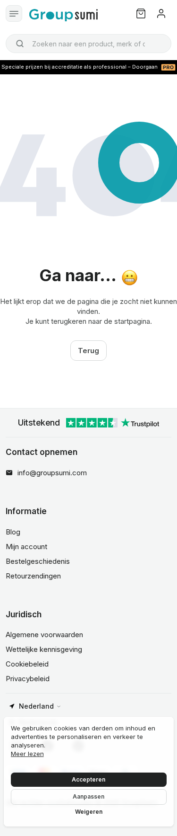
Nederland (36, 706)
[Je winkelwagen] (141, 13)
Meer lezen (27, 753)
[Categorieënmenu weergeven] (14, 13)
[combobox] (88, 43)
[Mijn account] (161, 13)
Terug (88, 350)
